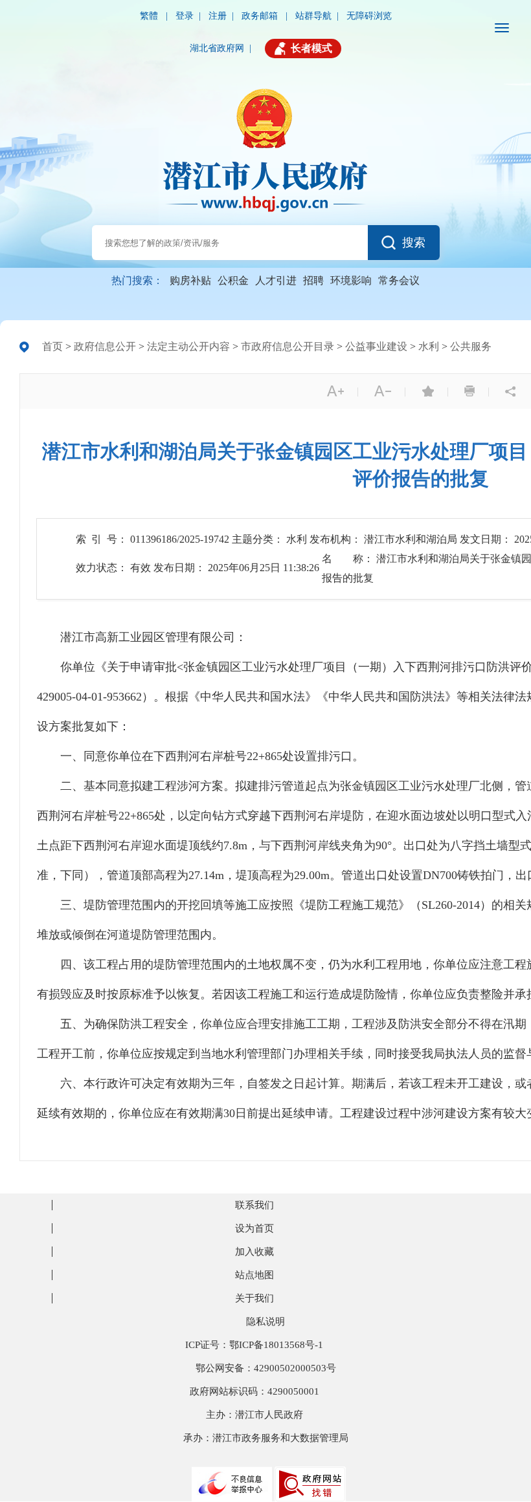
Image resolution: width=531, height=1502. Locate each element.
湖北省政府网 (217, 48)
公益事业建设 (376, 346)
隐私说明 (265, 1321)
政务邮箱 (261, 16)
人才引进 (276, 280)
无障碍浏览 (369, 16)
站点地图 (254, 1275)
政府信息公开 (105, 346)
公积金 (233, 280)
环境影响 (351, 280)
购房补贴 (190, 280)
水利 (428, 346)
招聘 (313, 280)
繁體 (150, 16)
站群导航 (313, 16)
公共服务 (470, 346)
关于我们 (254, 1298)
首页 (52, 346)
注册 (218, 16)
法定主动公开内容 (188, 346)
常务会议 (399, 280)
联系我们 (254, 1205)
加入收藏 (254, 1251)
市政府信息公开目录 (287, 346)
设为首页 (254, 1228)
